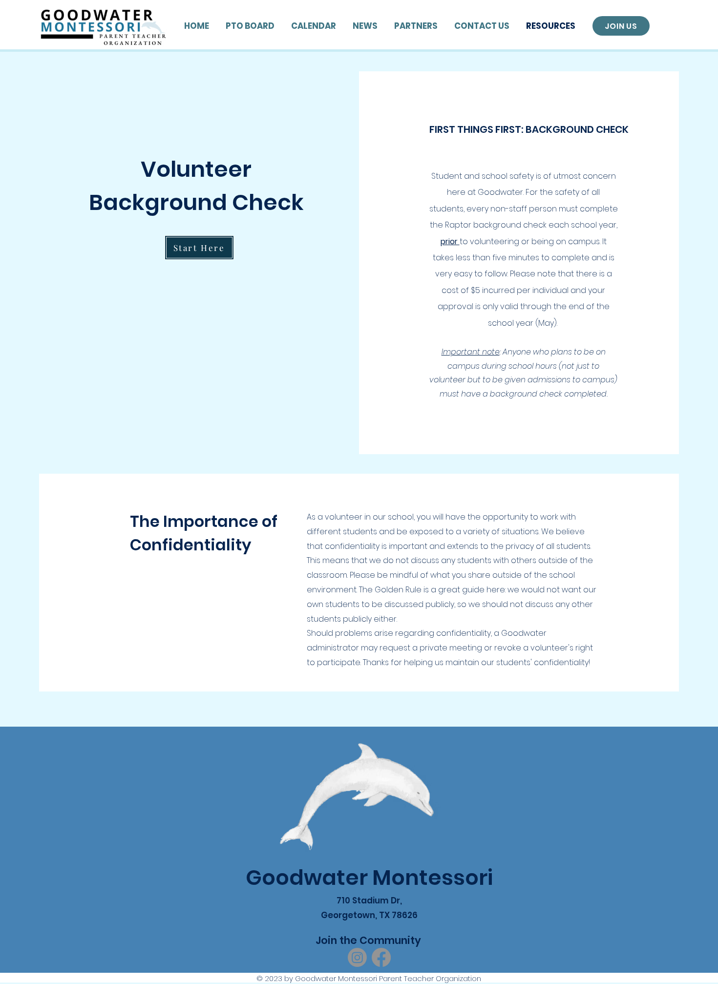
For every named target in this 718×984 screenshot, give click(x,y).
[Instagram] (357, 957)
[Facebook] (381, 957)
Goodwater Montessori (369, 877)
